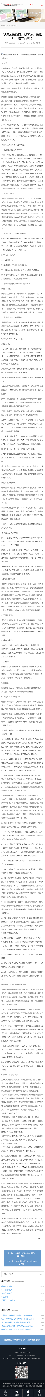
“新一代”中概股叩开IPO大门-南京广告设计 (17, 1319)
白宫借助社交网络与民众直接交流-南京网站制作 (18, 1326)
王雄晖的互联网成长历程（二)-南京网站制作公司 (18, 1315)
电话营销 (4, 1296)
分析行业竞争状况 (8, 1300)
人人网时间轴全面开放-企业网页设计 (15, 1322)
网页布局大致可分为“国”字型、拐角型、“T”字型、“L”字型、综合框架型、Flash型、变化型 (18, 1329)
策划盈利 (13, 25)
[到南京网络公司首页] (11, 4)
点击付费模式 (6, 1293)
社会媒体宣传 (6, 1286)
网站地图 (32, 1386)
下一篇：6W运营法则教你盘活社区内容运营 (22, 1262)
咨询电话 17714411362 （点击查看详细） (22, 1340)
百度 (6, 173)
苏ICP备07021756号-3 (20, 1386)
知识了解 (4, 25)
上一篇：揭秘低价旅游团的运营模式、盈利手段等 (22, 1254)
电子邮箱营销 (6, 1289)
